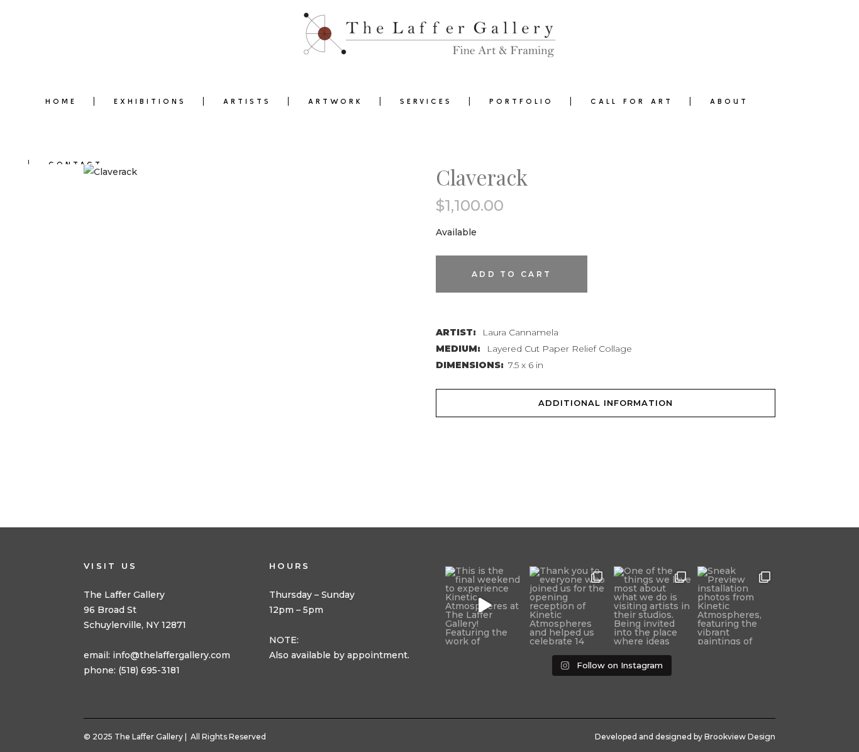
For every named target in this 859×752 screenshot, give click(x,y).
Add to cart (511, 274)
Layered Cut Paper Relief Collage (559, 348)
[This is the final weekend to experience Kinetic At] (484, 605)
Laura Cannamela (520, 332)
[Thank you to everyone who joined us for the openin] (568, 605)
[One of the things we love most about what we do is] (653, 605)
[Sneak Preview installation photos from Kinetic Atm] (736, 605)
